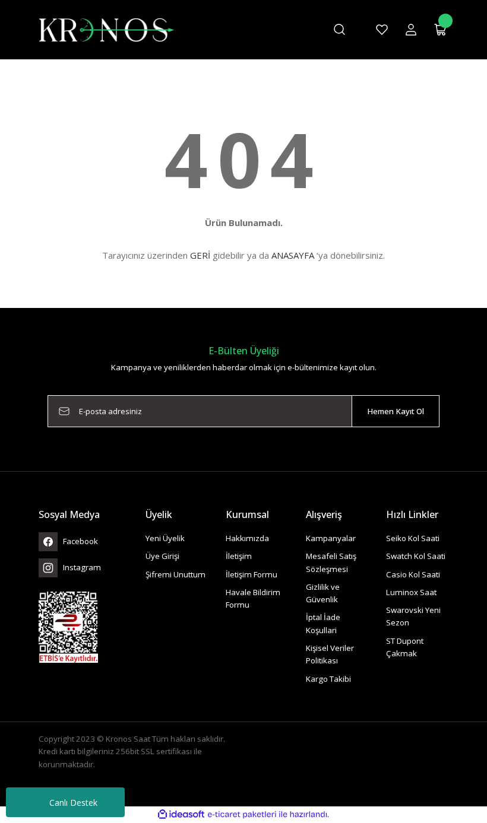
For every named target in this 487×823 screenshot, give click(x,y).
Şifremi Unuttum (175, 574)
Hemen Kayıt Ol (395, 411)
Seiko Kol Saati (412, 538)
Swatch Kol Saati (415, 556)
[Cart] (440, 29)
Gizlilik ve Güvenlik (323, 593)
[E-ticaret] (242, 814)
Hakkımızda (247, 538)
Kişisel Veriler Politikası (330, 654)
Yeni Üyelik (165, 538)
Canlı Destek (73, 802)
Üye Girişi (162, 556)
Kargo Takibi (328, 678)
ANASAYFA (292, 255)
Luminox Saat (411, 592)
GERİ (200, 255)
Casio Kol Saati (413, 574)
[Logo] (106, 28)
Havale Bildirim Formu (253, 598)
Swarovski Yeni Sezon (413, 616)
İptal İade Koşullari (323, 623)
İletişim (239, 556)
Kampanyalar (331, 538)
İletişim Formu (251, 574)
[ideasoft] (181, 814)
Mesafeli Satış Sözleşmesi (331, 562)
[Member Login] (411, 29)
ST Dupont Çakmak (404, 647)
